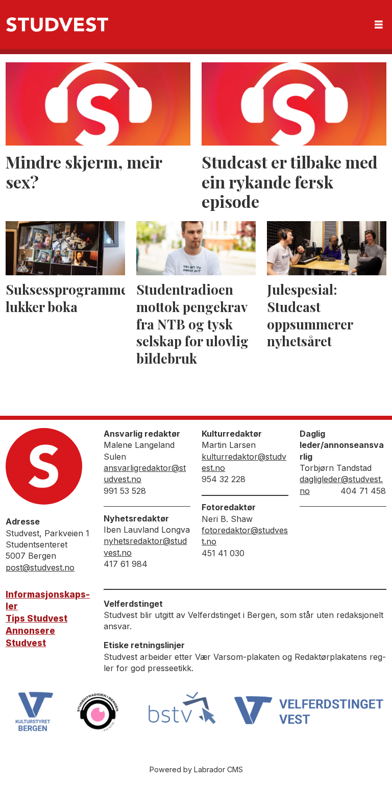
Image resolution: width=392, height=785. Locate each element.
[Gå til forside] (57, 24)
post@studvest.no (40, 567)
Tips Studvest (36, 618)
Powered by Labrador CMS (196, 769)
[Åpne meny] (379, 25)
